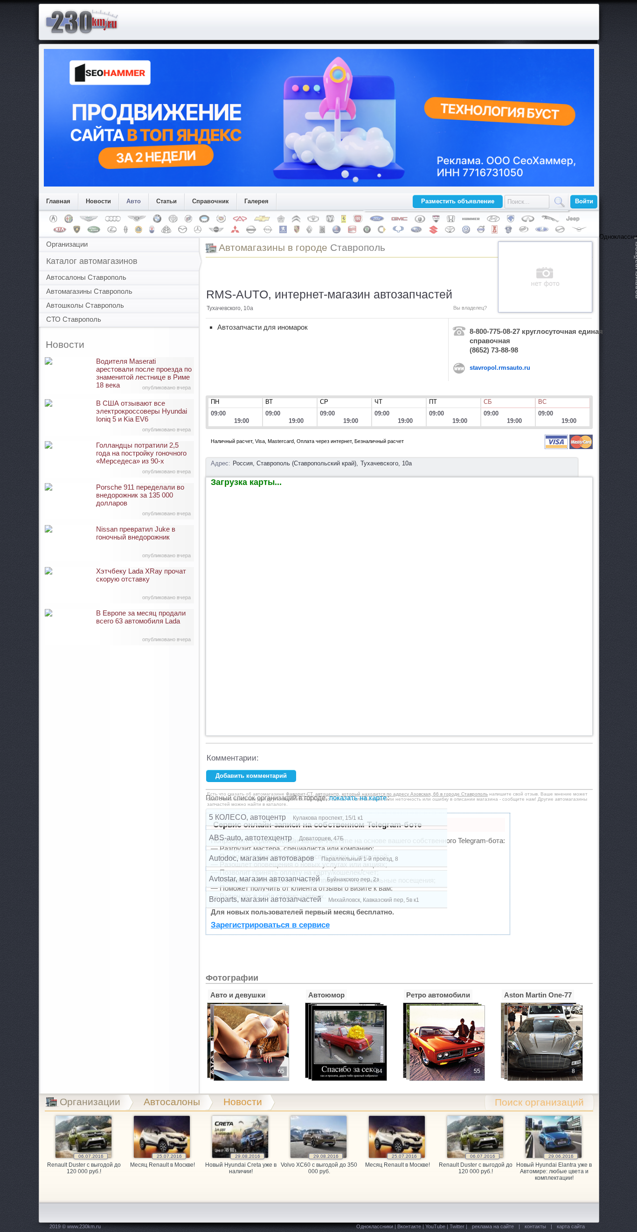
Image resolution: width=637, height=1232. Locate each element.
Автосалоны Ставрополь (86, 277)
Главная (58, 201)
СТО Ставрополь (73, 319)
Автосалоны (172, 1101)
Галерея (256, 201)
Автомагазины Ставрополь (89, 291)
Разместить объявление (457, 201)
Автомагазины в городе (302, 247)
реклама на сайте (493, 1226)
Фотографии (232, 978)
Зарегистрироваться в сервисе (270, 925)
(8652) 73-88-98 (494, 350)
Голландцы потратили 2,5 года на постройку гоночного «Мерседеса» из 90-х (143, 457)
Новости (98, 201)
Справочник (210, 201)
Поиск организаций (539, 1102)
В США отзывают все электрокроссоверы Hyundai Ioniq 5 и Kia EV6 (143, 415)
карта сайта (571, 1226)
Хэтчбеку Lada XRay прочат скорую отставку (143, 583)
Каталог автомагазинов (92, 261)
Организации (67, 244)
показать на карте (358, 798)
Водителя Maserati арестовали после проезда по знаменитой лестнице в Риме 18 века (144, 373)
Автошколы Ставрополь (85, 305)
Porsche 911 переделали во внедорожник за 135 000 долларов (143, 499)
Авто (133, 201)
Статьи (166, 201)
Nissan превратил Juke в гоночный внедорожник (143, 541)
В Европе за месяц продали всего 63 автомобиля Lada (143, 625)
